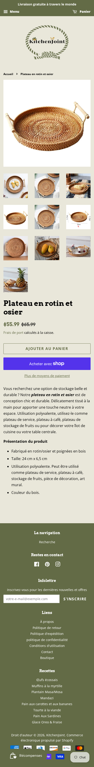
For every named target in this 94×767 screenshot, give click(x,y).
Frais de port (13, 332)
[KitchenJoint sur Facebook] (36, 565)
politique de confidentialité (47, 640)
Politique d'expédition (47, 633)
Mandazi (47, 698)
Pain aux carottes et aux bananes (47, 704)
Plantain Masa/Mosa (47, 692)
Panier (85, 11)
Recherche (47, 542)
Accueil (8, 74)
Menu (14, 11)
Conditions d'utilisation (47, 646)
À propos (47, 621)
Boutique (47, 658)
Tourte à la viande (47, 710)
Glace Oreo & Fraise (47, 722)
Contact (47, 652)
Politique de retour (47, 628)
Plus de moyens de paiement (47, 375)
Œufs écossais (47, 680)
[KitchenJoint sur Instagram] (57, 565)
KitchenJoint (55, 735)
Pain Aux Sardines (47, 716)
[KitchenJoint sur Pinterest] (47, 565)
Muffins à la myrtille (47, 686)
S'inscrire (75, 598)
